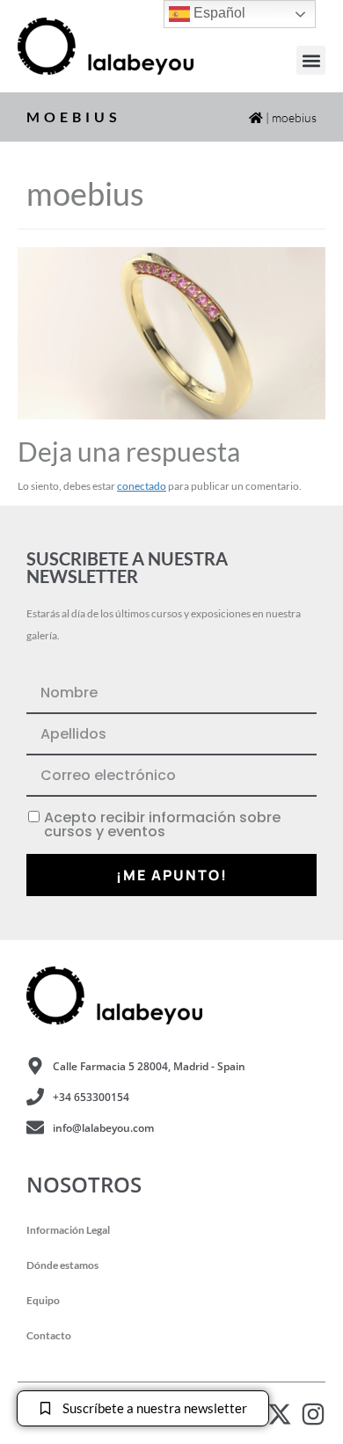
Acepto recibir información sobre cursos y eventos (162, 825)
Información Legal (68, 1229)
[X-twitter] (279, 1414)
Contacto (48, 1335)
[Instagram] (313, 1414)
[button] (310, 60)
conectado (141, 485)
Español (217, 12)
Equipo (43, 1300)
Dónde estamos (62, 1265)
